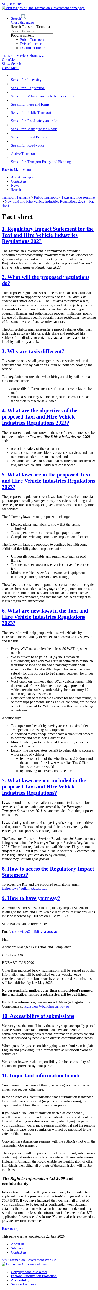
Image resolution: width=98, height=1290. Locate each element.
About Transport (23, 177)
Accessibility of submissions (38, 1016)
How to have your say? (31, 898)
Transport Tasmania (16, 197)
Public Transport (32, 39)
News (15, 185)
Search (16, 189)
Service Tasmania (23, 1284)
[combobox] (53, 31)
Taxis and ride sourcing (78, 197)
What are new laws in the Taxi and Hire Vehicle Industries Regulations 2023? (45, 617)
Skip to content (12, 4)
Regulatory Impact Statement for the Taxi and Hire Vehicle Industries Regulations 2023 (48, 235)
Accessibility (20, 1280)
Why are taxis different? (33, 351)
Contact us (18, 181)
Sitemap (17, 1248)
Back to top (10, 1229)
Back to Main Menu (16, 169)
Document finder (32, 48)
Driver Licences (31, 44)
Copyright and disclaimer (29, 1272)
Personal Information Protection (34, 1276)
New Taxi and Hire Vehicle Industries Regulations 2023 (45, 201)
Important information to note (41, 1075)
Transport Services (23, 55)
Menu (10, 60)
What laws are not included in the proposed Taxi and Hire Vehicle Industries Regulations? (44, 787)
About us (17, 1244)
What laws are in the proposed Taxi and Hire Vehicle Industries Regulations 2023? (48, 481)
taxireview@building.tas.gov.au (24, 888)
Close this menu (22, 22)
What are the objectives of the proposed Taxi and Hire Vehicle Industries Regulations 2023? (39, 417)
